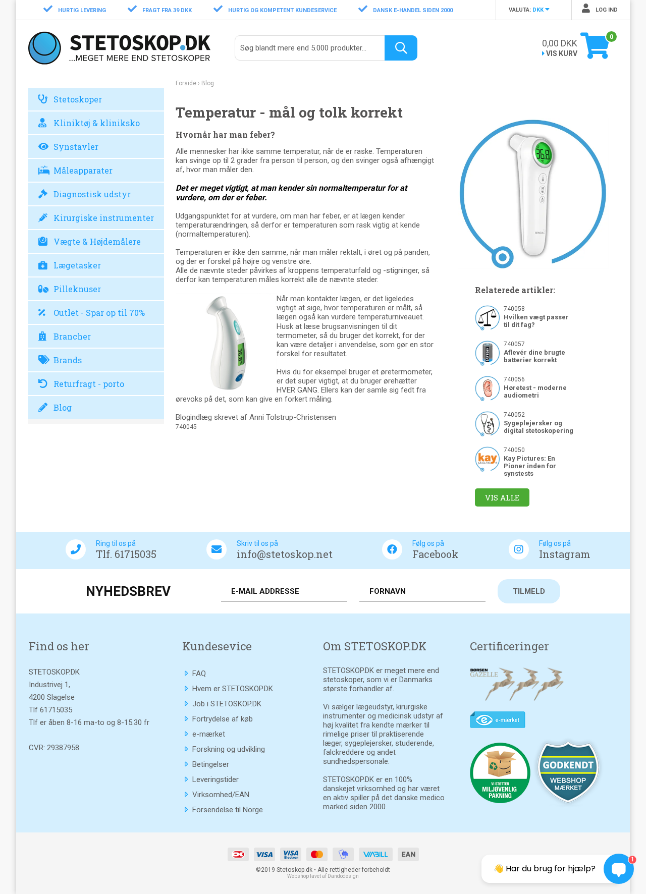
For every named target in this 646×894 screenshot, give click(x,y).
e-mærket (208, 734)
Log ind (606, 10)
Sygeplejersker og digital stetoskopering (538, 426)
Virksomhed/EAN (220, 794)
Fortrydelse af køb (222, 718)
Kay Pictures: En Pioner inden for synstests (530, 466)
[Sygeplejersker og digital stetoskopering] (487, 423)
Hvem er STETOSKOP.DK (232, 688)
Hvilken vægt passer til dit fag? (536, 320)
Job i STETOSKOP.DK (226, 703)
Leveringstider (215, 779)
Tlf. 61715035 (126, 554)
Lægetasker (77, 265)
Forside (186, 83)
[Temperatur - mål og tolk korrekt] (533, 193)
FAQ (199, 673)
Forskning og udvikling (228, 749)
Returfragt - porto (88, 383)
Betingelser (210, 764)
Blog (62, 407)
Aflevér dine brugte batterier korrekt (534, 356)
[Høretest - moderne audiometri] (487, 388)
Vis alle (502, 497)
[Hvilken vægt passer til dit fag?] (487, 317)
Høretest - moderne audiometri (535, 391)
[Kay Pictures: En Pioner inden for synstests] (487, 458)
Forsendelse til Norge (227, 809)
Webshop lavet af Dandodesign (323, 876)
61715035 (56, 709)
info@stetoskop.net (285, 554)
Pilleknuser (77, 289)
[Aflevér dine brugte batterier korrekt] (487, 352)
